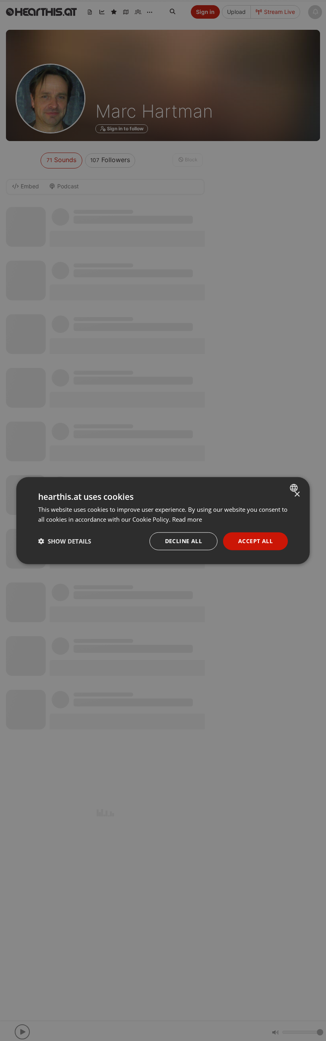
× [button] (297, 494)
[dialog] (163, 520)
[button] (64, 541)
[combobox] (295, 488)
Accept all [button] (255, 541)
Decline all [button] (183, 541)
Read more (187, 519)
